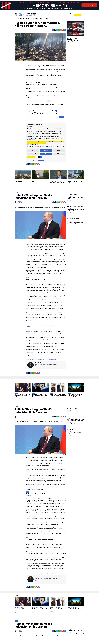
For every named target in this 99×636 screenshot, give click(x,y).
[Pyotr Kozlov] (16, 202)
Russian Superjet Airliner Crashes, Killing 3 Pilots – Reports (37, 24)
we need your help (31, 139)
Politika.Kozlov (37, 370)
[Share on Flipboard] (63, 30)
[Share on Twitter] (55, 30)
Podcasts (47, 18)
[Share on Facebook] (53, 30)
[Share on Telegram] (57, 30)
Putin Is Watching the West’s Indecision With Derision (33, 196)
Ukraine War (22, 18)
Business (32, 18)
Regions (27, 18)
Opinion (36, 18)
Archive (52, 18)
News (18, 18)
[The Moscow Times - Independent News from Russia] (25, 14)
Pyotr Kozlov (20, 201)
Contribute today (78, 14)
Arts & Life (42, 18)
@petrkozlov (38, 365)
